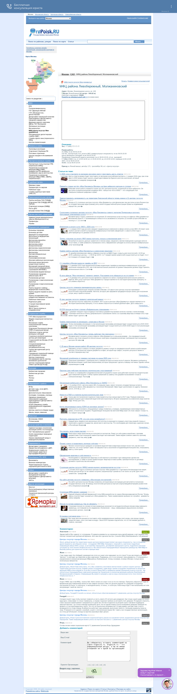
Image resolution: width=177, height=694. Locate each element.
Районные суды (34, 189)
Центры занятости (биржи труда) (41, 410)
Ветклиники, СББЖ (36, 419)
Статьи (71, 42)
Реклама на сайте (123, 689)
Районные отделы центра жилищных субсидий (38, 333)
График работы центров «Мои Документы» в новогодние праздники (86, 251)
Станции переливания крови (39, 304)
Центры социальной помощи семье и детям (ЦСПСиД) (39, 363)
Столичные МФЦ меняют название (73, 492)
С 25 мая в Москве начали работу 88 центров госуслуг (81, 346)
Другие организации (36, 484)
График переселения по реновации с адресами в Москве (82, 322)
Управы (31, 223)
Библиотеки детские (36, 373)
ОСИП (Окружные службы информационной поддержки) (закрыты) (40, 406)
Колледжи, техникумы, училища (40, 395)
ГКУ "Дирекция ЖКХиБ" (37, 110)
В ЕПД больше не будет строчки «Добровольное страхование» (84, 309)
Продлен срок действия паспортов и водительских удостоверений (86, 371)
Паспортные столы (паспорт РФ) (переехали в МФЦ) (41, 164)
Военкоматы (33, 460)
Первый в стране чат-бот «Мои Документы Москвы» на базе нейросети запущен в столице (95, 186)
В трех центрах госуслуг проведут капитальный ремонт (82, 299)
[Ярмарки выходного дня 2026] (40, 502)
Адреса (83, 689)
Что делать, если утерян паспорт (73, 431)
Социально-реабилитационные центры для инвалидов (40, 337)
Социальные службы (37, 314)
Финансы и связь (35, 146)
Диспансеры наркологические (40, 248)
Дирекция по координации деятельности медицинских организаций (39, 236)
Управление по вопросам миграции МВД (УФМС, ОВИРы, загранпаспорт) (40, 176)
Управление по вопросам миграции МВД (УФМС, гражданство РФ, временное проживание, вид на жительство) (41, 170)
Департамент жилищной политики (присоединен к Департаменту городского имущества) (41, 118)
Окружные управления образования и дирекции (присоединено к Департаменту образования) (40, 399)
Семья (31, 470)
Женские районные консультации (41, 260)
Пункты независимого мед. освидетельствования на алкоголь (41, 296)
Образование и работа (37, 384)
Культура (32, 368)
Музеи (31, 375)
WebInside (45, 691)
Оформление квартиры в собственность (75, 455)
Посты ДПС (33, 208)
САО (72, 74)
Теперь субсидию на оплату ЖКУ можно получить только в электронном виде (90, 239)
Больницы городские (36, 230)
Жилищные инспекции (37, 126)
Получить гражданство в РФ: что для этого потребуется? (83, 419)
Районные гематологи (37, 299)
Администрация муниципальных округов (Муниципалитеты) (41, 218)
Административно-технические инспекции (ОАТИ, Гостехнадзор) (41, 428)
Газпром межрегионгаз (37, 108)
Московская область (42, 14)
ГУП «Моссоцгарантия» (37, 317)
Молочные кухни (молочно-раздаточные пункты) (39, 263)
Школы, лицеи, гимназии (38, 412)
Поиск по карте (59, 42)
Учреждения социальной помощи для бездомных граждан (41, 354)
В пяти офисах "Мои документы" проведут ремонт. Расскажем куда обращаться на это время (97, 276)
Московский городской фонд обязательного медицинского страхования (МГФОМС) (39, 267)
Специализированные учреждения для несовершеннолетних (37, 345)
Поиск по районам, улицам (39, 42)
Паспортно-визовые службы (40, 161)
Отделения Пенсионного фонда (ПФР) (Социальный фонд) (40, 329)
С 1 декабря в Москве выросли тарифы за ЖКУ (78, 263)
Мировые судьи (34, 185)
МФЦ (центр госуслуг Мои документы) (78, 82)
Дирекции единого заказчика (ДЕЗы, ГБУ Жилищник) (39, 123)
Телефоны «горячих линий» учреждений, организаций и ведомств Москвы (40, 49)
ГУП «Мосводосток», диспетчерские (36, 113)
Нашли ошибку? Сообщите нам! (137, 18)
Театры (31, 378)
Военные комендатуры (37, 462)
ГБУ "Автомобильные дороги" (40, 432)
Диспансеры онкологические (39, 250)
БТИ (30, 106)
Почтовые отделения (37, 153)
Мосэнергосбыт (34, 128)
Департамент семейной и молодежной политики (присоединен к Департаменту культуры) (40, 475)
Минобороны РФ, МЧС (37, 457)
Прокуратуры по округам (38, 187)
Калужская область (57, 14)
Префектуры (33, 221)
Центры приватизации (37, 142)
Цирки (31, 380)
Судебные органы (36, 182)
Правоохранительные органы (40, 197)
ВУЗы (31, 387)
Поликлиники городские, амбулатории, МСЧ (38, 275)
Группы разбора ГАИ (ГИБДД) (40, 200)
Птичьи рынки (34, 421)
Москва (65, 74)
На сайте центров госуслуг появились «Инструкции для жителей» (86, 480)
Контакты (111, 689)
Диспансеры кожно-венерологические (36, 245)
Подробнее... (144, 183)
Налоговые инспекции (37, 149)
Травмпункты (33, 306)
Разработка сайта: (33, 691)
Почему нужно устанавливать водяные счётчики (79, 444)
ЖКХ (31, 103)
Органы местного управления (40, 214)
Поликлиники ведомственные (40, 272)
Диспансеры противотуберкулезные (37, 253)
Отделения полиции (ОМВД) (39, 206)
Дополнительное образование (40, 393)
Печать (124, 81)
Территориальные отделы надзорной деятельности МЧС (40, 465)
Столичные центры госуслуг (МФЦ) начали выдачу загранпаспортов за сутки (90, 467)
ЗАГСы (31, 480)
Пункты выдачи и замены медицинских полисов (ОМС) (39, 288)
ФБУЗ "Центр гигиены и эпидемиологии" (37, 309)
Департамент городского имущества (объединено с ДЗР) (40, 447)
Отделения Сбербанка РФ (38, 151)
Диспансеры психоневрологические (37, 257)
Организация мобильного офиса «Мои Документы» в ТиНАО (83, 383)
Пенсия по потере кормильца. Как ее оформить (78, 504)
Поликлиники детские (37, 278)
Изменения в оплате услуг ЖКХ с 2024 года (77, 227)
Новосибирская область (73, 14)
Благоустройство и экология (40, 425)
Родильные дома (35, 302)
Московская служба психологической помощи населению (38, 324)
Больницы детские (36, 232)
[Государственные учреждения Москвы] (44, 37)
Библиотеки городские (37, 371)
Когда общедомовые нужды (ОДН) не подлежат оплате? (82, 407)
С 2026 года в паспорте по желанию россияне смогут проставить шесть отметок (91, 174)
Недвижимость (34, 443)
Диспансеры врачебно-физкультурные (37, 241)
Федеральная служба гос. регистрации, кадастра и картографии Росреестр (38, 451)
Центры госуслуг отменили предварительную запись (81, 287)
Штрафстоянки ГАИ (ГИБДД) (39, 211)
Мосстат (32, 487)
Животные (33, 416)
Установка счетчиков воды (70, 516)
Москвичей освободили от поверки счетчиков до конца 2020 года (85, 358)
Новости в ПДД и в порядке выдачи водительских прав (81, 395)
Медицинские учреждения (39, 227)
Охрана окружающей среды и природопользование (40, 438)
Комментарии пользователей (139, 81)
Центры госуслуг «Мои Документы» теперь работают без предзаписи (87, 334)
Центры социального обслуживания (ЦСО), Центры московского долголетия (40, 358)
